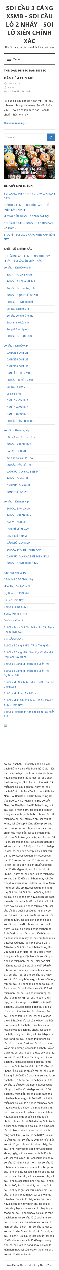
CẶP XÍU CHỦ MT (16, 451)
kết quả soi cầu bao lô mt (21, 437)
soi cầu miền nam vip (16, 501)
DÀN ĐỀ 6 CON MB (17, 359)
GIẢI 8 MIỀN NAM (17, 535)
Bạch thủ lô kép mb (18, 322)
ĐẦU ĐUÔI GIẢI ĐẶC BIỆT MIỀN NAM (28, 556)
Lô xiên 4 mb (14, 393)
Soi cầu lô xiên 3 (16, 386)
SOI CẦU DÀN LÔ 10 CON (21, 421)
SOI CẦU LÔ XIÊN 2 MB (20, 380)
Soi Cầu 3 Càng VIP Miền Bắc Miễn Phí (26, 663)
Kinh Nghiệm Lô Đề (15, 572)
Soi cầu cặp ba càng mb (21, 288)
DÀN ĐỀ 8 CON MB (17, 366)
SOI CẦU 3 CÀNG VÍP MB (21, 281)
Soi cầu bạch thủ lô (18, 308)
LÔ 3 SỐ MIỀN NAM (18, 529)
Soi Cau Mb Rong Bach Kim (20, 693)
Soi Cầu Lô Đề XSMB (16, 606)
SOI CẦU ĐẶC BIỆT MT (20, 464)
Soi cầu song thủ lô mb (20, 315)
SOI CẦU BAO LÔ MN (18, 508)
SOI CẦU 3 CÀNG (13, 638)
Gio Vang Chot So (14, 620)
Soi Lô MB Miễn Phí (15, 613)
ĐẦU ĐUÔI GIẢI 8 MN (18, 542)
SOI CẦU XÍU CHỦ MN (19, 515)
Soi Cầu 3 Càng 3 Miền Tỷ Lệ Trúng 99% (27, 645)
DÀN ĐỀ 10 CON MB (18, 373)
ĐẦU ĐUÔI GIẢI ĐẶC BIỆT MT (23, 471)
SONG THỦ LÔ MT (17, 492)
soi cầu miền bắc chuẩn (19, 91)
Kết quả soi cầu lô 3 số (20, 458)
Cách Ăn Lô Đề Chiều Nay (18, 579)
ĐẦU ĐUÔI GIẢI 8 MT (18, 485)
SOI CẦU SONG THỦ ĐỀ (20, 302)
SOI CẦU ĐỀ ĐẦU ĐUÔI (19, 336)
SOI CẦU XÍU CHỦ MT (19, 444)
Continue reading (14, 123)
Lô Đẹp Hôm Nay (14, 600)
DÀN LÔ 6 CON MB (17, 407)
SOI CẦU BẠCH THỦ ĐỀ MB (22, 295)
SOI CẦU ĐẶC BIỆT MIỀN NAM (24, 549)
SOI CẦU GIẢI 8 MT (17, 478)
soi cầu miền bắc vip (16, 345)
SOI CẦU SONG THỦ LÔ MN (22, 563)
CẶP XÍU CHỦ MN (17, 522)
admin (11, 87)
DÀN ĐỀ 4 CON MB (18, 78)
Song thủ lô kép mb (18, 329)
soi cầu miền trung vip (17, 430)
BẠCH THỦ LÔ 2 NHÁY (19, 274)
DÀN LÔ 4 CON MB (17, 400)
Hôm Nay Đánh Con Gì (17, 586)
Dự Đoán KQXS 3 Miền (17, 593)
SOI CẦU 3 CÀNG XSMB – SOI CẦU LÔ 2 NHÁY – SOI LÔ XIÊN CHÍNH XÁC (29, 24)
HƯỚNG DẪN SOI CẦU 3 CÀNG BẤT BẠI (26, 216)
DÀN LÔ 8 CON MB (17, 414)
